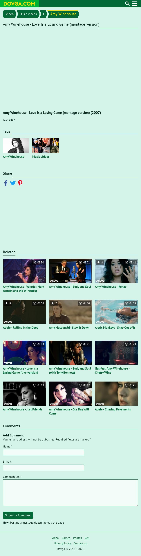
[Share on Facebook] (6, 183)
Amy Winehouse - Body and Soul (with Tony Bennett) (70, 370)
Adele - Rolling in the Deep (20, 328)
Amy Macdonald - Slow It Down (69, 328)
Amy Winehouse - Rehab (110, 287)
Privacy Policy (62, 543)
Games (66, 538)
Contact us (80, 543)
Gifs (87, 538)
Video (10, 14)
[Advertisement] (70, 219)
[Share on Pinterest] (20, 183)
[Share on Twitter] (13, 183)
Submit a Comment (18, 515)
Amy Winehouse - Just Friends (22, 409)
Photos (77, 538)
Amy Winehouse (63, 13)
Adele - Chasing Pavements (113, 409)
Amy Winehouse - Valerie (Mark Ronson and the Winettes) (23, 289)
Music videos (28, 14)
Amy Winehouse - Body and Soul (70, 287)
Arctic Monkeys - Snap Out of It (115, 328)
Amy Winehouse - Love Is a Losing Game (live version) (20, 370)
